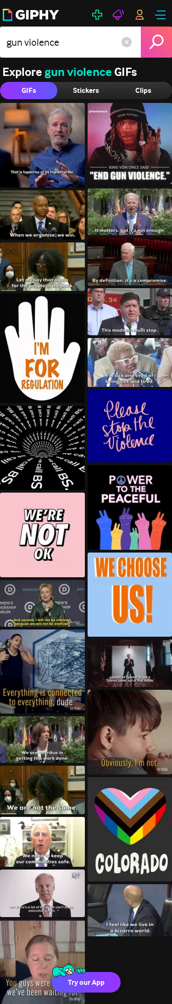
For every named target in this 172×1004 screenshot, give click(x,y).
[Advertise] (118, 14)
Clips (143, 90)
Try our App (86, 982)
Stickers (86, 90)
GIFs (29, 90)
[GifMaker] (97, 14)
